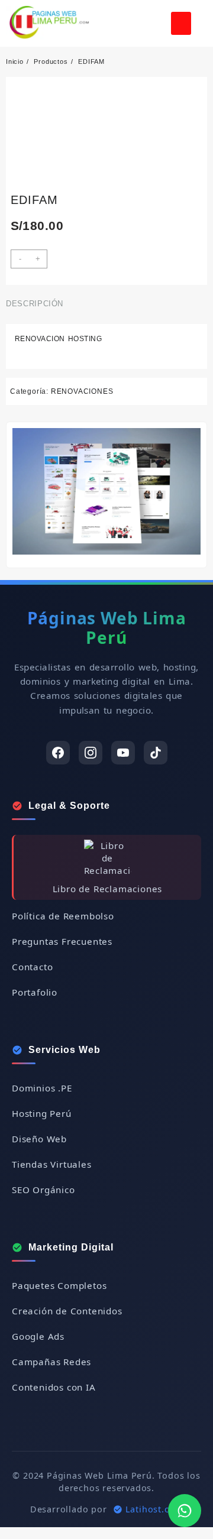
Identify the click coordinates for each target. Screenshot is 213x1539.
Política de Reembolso (63, 916)
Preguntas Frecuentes (62, 941)
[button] (181, 23)
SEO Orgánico (43, 1189)
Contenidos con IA (54, 1387)
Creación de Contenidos (67, 1311)
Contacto (32, 967)
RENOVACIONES (82, 391)
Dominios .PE (42, 1088)
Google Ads (38, 1336)
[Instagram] (90, 752)
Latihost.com (154, 1509)
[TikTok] (155, 752)
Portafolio (34, 992)
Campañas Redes (51, 1362)
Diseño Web (39, 1139)
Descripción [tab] (34, 303)
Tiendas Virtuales (52, 1164)
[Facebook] (58, 752)
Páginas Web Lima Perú (106, 628)
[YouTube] (123, 752)
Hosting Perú (42, 1113)
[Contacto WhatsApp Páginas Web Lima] (184, 1510)
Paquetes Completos (59, 1285)
